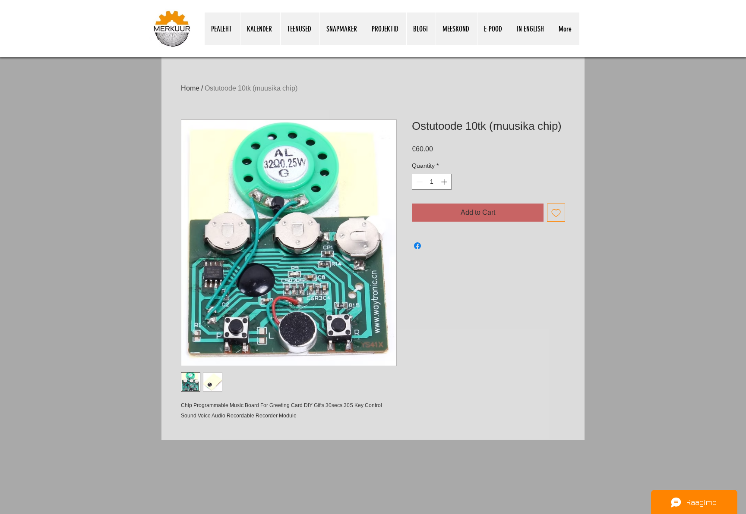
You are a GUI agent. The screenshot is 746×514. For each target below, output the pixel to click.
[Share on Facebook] (417, 246)
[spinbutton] (431, 181)
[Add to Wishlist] (556, 213)
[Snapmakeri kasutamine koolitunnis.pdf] (551, 511)
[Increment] (444, 181)
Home (190, 88)
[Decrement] (418, 181)
